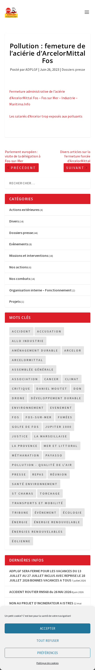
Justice (20, 436)
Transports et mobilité (37, 503)
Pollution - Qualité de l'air (42, 465)
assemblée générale (33, 369)
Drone (18, 398)
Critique (21, 389)
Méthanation (25, 455)
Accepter (47, 628)
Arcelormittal (27, 360)
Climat (72, 379)
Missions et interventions (28, 255)
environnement (28, 408)
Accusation (49, 331)
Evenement (61, 408)
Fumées (65, 417)
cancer (51, 379)
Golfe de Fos (25, 427)
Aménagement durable (35, 350)
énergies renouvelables (37, 532)
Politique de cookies (47, 663)
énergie (20, 522)
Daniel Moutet (51, 389)
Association (25, 379)
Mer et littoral (61, 446)
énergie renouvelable (57, 522)
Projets (15, 301)
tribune (20, 513)
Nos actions (18, 267)
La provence (25, 446)
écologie (72, 513)
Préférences (47, 653)
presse (19, 474)
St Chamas (23, 493)
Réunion (58, 474)
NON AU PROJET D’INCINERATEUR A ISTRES (41, 603)
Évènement (46, 513)
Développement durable (56, 398)
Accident (21, 331)
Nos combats (19, 278)
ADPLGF (31, 69)
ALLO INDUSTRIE (28, 341)
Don (78, 389)
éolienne (21, 541)
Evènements (18, 244)
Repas (38, 474)
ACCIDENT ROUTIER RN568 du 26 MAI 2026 (40, 591)
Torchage (50, 493)
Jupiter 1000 (58, 427)
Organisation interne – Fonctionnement (40, 290)
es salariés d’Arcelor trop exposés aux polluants (46, 116)
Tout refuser (47, 641)
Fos (15, 417)
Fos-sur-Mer (39, 417)
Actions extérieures (24, 209)
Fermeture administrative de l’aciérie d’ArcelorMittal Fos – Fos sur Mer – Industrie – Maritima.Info (43, 97)
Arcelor (72, 350)
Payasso (54, 455)
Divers (14, 221)
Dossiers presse (73, 69)
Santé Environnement (35, 484)
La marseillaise (50, 436)
